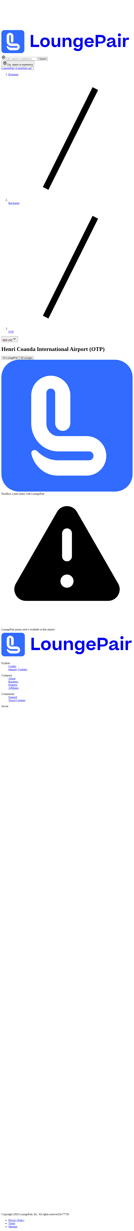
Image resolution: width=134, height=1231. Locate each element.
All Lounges (26, 358)
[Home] (67, 53)
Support (12, 697)
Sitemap (12, 1226)
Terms (11, 1223)
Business (13, 681)
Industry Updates (17, 669)
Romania (13, 74)
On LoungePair (10, 358)
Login (19, 68)
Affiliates (13, 687)
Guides (12, 666)
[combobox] (22, 59)
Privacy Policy (16, 1220)
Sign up (27, 68)
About (11, 678)
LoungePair (8, 68)
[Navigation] (32, 68)
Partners (12, 684)
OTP (11, 331)
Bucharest (13, 203)
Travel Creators (16, 700)
